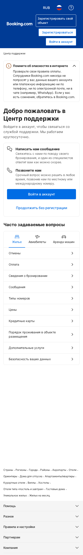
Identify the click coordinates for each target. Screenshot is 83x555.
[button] (41, 65)
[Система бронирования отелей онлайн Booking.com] (19, 24)
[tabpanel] (41, 306)
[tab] (17, 239)
